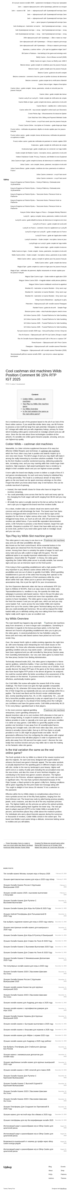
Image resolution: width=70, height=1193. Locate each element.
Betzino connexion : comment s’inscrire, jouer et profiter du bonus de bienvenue (40, 76)
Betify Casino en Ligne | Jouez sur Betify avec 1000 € (49, 61)
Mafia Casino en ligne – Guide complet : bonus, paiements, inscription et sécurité (39, 251)
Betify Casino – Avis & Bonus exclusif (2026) (51, 57)
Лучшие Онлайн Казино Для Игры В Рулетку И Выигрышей (28, 935)
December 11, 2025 (60, 908)
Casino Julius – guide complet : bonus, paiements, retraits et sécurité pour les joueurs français (37, 89)
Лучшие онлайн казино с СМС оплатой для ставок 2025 (26, 1070)
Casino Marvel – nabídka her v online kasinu (52, 106)
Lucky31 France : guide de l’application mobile (50, 235)
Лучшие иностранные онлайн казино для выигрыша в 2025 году (25, 928)
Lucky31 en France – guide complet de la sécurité (49, 224)
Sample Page (62, 307)
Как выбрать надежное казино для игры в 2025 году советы (28, 922)
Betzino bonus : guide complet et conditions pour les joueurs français (43, 65)
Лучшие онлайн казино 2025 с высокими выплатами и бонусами (25, 894)
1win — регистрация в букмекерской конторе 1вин (48, 22)
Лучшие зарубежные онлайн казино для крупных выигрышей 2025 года (29, 1063)
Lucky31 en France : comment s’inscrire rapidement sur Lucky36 (45, 228)
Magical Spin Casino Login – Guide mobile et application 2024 (46, 276)
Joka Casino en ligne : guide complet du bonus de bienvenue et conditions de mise (39, 161)
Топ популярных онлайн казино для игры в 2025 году (25, 966)
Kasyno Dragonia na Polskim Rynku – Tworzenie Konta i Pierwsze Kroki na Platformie (36, 195)
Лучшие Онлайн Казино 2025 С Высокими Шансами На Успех (25, 973)
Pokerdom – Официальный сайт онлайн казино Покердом (46, 304)
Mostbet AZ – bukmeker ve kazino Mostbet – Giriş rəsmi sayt (45, 288)
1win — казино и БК (18, 11)
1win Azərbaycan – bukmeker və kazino (26, 26)
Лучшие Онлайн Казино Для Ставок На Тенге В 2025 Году (27, 941)
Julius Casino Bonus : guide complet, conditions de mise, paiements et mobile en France (38, 169)
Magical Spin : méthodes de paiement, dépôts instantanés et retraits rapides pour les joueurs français (38, 272)
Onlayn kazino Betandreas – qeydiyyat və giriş (51, 300)
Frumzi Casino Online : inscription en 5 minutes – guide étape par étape (43, 125)
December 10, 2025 (60, 1070)
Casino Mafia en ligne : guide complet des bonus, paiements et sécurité (43, 102)
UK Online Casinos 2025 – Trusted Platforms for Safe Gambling (45, 315)
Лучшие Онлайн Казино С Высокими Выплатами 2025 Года (28, 947)
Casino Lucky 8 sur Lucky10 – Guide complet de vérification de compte (42, 98)
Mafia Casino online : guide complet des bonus (51, 263)
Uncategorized (21, 384)
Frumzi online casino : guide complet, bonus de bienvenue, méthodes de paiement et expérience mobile (38, 136)
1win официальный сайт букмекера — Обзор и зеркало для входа (43, 42)
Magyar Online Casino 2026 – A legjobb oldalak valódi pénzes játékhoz (42, 280)
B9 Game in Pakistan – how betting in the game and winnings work (44, 53)
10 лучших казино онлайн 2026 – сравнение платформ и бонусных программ (39, 3)
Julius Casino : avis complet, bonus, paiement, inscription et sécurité (43, 164)
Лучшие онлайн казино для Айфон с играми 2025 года (26, 1035)
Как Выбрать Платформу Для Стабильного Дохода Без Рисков (24, 1048)
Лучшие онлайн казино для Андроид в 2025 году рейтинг (27, 1041)
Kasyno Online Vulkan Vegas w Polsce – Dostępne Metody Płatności (43, 212)
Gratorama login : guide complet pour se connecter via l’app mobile (44, 149)
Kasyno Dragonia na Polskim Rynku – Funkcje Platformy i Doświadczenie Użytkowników (35, 183)
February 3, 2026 (61, 879)
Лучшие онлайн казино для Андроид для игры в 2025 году (27, 1003)
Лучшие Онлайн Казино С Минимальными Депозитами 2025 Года (26, 959)
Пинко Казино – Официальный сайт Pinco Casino (49, 342)
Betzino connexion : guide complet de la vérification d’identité (46, 80)
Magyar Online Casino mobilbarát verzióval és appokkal (48, 284)
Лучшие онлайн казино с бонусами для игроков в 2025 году (28, 1030)
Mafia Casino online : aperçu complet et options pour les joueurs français (42, 259)
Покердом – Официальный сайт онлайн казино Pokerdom (46, 346)
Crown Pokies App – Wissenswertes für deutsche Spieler (47, 113)
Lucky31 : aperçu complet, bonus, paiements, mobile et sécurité (45, 216)
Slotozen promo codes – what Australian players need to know (46, 311)
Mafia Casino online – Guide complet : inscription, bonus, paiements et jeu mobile (39, 255)
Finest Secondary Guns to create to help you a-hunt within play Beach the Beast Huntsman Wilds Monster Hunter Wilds (18, 845)
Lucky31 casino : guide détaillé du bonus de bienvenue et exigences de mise (41, 220)
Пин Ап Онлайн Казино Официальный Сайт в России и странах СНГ (42, 338)
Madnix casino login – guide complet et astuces (50, 247)
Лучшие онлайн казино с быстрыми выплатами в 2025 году (28, 1024)
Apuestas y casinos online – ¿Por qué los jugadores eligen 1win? (45, 49)
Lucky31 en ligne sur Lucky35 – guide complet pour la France (46, 232)
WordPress (63, 1188)
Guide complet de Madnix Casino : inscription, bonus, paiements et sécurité (41, 153)
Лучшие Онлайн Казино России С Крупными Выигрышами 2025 (22, 886)
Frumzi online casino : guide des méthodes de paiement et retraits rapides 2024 (39, 141)
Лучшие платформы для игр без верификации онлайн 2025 (28, 1120)
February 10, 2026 (61, 873)
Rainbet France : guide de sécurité (44, 307)
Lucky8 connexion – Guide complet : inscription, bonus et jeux (46, 239)
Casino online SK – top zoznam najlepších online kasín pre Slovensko (43, 110)
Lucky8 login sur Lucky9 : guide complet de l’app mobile (48, 243)
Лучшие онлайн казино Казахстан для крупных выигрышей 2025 (23, 988)
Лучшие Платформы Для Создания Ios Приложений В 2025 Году (26, 1108)
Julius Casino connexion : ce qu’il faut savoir (51, 174)
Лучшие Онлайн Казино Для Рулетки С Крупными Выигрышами (19, 1077)
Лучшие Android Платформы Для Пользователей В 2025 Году (24, 915)
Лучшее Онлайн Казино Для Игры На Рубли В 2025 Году (27, 908)
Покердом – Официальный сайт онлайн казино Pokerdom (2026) (43, 350)
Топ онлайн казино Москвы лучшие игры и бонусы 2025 (26, 874)
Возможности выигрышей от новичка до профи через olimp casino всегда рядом (28, 1142)
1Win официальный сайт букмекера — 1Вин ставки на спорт (45, 38)
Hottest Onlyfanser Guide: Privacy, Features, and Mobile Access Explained (41, 157)
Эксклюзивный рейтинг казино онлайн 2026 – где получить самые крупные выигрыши (37, 355)
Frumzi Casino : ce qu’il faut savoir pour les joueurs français (46, 121)
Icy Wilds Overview (30, 409)
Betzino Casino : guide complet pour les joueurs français (47, 69)
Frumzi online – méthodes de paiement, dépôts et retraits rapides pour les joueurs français (38, 130)
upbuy (13, 384)
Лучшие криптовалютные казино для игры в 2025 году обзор (28, 879)
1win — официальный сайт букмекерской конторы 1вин (47, 11)
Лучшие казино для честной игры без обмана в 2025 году (27, 1114)
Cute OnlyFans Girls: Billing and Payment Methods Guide (47, 117)
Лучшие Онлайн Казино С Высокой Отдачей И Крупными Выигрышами (22, 1084)
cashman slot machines (50, 451)
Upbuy (6, 179)
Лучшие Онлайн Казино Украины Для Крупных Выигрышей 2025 (23, 1017)
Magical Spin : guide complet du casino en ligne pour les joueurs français (42, 267)
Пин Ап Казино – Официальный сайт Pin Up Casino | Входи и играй (43, 335)
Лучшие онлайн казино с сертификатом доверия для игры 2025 (25, 1009)
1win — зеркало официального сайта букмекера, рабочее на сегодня (42, 7)
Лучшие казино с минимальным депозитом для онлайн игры (23, 1056)
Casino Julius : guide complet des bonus (53, 94)
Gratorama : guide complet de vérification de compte (49, 145)
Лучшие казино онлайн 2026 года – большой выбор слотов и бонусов (42, 331)
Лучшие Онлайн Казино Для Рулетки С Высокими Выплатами (19, 902)
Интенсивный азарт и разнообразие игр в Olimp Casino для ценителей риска (28, 1127)
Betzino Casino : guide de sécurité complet (52, 73)
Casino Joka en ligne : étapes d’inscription (52, 84)
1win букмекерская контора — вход (54, 26)
